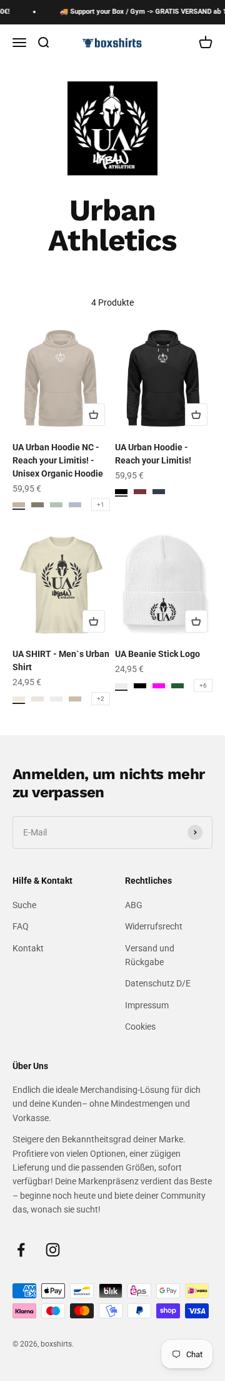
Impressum (147, 1005)
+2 (100, 698)
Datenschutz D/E (158, 983)
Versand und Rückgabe (149, 955)
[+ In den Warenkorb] (93, 414)
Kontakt (28, 948)
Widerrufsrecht (153, 926)
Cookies (140, 1027)
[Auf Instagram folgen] (52, 1249)
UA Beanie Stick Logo (157, 654)
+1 (100, 504)
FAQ (20, 926)
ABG (133, 905)
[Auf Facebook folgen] (20, 1249)
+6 (203, 685)
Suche (24, 905)
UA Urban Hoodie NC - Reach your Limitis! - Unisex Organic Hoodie (57, 460)
